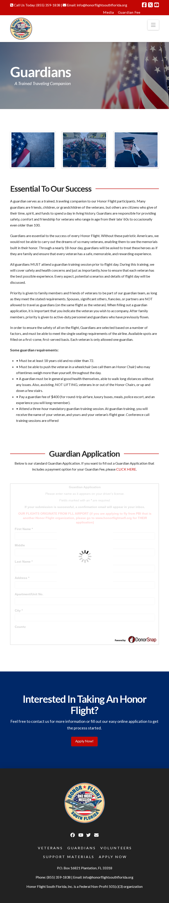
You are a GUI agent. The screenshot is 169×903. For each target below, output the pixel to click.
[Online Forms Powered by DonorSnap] (136, 639)
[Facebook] (144, 4)
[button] (153, 25)
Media (108, 12)
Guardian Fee (129, 12)
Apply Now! (84, 741)
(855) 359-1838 (48, 5)
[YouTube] (156, 4)
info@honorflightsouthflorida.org (102, 5)
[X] (150, 4)
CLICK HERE (126, 469)
